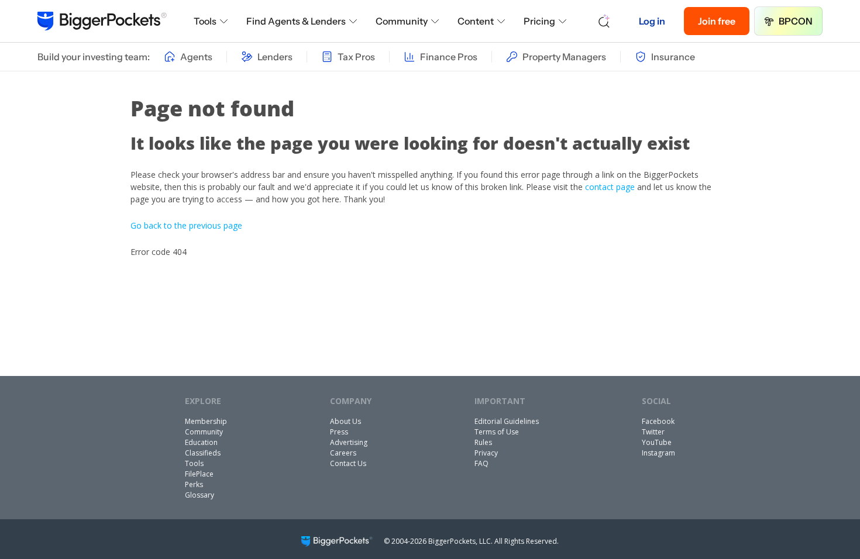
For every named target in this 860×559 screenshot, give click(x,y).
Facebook (658, 421)
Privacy (486, 453)
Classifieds (203, 453)
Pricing (539, 21)
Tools (205, 21)
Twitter (653, 432)
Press (339, 432)
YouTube (657, 442)
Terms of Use (496, 432)
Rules (483, 442)
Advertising (348, 442)
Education (201, 442)
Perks (194, 484)
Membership (206, 421)
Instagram (658, 453)
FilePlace (199, 474)
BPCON (796, 21)
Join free (716, 21)
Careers (343, 453)
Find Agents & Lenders (296, 21)
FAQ (481, 463)
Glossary (199, 495)
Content (475, 21)
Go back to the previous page (186, 225)
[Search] (604, 21)
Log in (652, 21)
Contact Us (348, 463)
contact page (610, 186)
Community (402, 21)
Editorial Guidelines (506, 421)
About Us (345, 421)
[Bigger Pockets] (102, 21)
